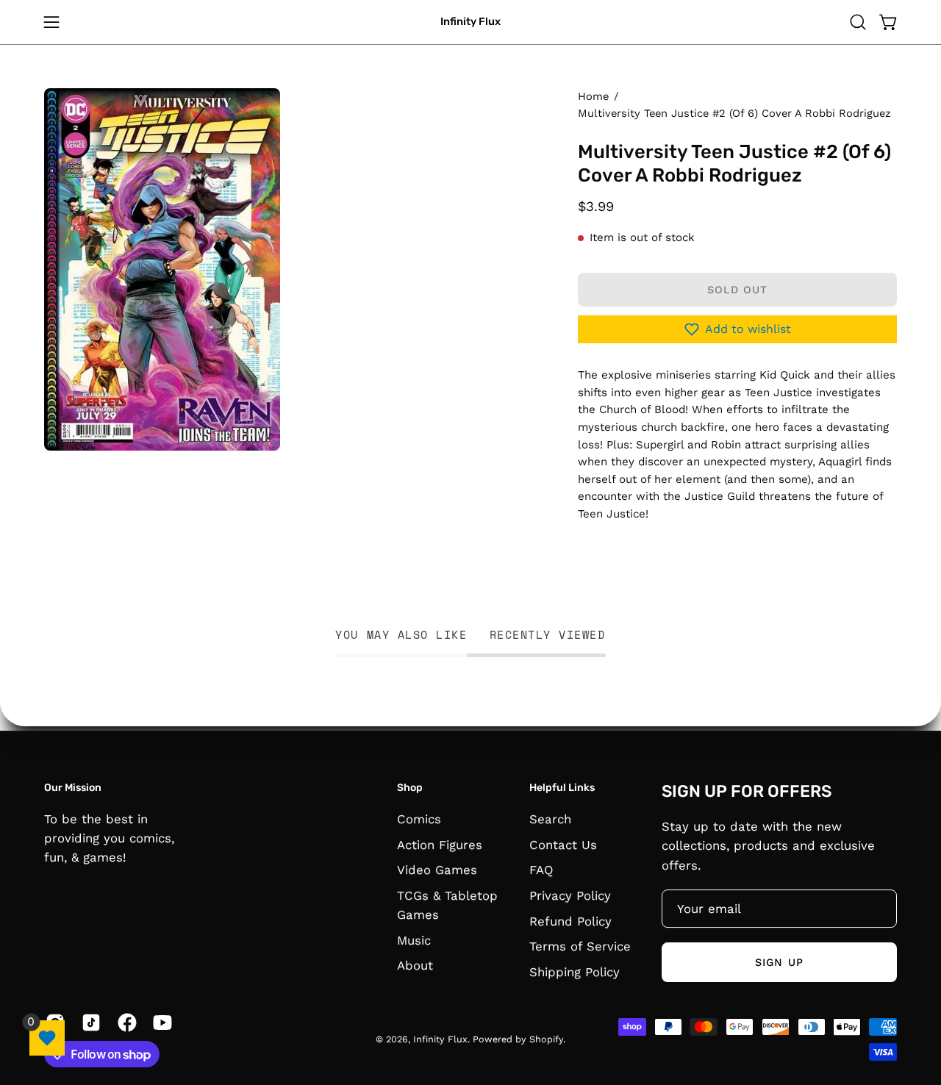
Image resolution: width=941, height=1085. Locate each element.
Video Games (437, 869)
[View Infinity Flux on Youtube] (159, 1022)
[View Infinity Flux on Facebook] (124, 1022)
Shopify (546, 1039)
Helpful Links (562, 787)
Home (593, 96)
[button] (857, 22)
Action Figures (439, 844)
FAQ (541, 869)
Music (414, 939)
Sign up (779, 962)
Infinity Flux (470, 21)
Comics (419, 819)
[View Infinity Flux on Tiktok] (88, 1022)
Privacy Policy (570, 895)
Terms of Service (580, 946)
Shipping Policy (574, 971)
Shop (410, 787)
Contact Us (563, 844)
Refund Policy (570, 920)
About (415, 965)
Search (550, 819)
